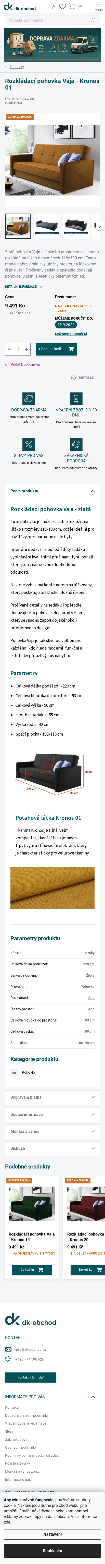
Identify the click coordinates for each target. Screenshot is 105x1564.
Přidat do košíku (51, 349)
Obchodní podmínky (21, 1447)
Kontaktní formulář (31, 1377)
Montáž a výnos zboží (22, 1471)
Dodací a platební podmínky (27, 1415)
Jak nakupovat (17, 1439)
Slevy (9, 1431)
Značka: (13, 103)
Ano (91, 998)
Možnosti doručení (71, 334)
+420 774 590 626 (29, 1359)
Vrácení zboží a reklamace (25, 1423)
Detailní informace (21, 286)
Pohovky (29, 1072)
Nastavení (52, 1534)
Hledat (93, 20)
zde (7, 1522)
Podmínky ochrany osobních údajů (32, 1455)
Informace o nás (18, 1479)
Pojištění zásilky (17, 1463)
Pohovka (88, 987)
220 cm (89, 964)
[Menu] (98, 6)
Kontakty (12, 1407)
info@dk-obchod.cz (30, 1349)
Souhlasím (52, 1550)
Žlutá (90, 975)
